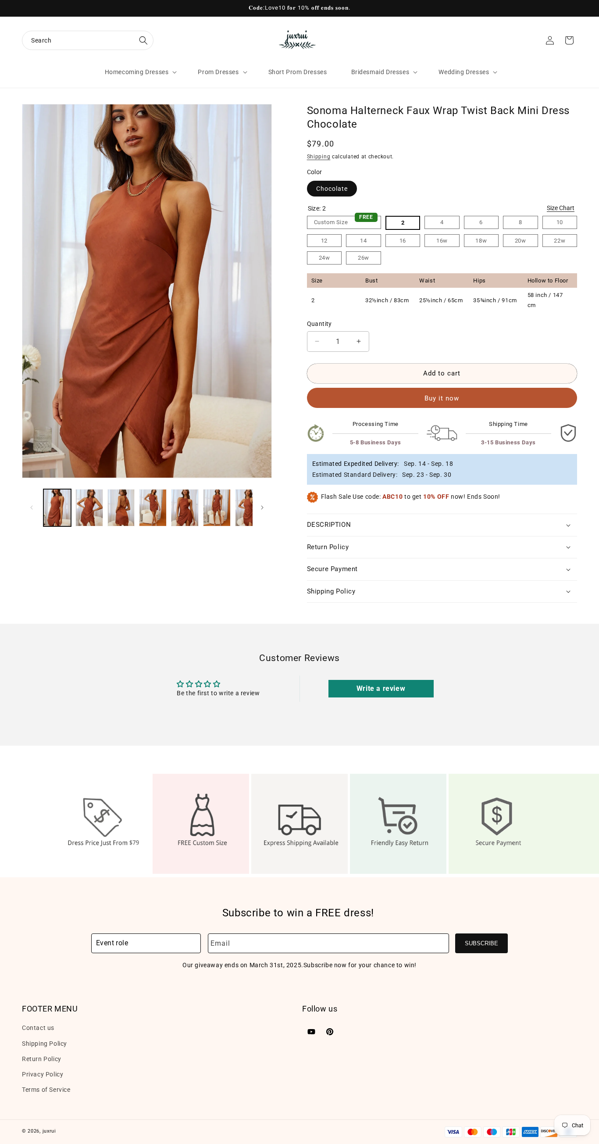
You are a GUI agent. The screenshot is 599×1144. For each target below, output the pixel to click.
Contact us (38, 1027)
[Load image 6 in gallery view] (217, 507)
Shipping (319, 157)
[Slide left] (31, 507)
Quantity (319, 323)
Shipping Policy (44, 1043)
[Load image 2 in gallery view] (89, 507)
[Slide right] (262, 507)
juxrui (49, 1131)
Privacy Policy (42, 1074)
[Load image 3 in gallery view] (121, 507)
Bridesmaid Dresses (380, 71)
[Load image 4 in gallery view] (153, 507)
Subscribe (481, 943)
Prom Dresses (218, 71)
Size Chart (560, 207)
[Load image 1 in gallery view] (57, 507)
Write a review (381, 688)
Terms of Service (46, 1089)
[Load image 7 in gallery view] (249, 507)
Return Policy (41, 1058)
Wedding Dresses (464, 71)
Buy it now (441, 398)
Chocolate (332, 188)
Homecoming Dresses (137, 71)
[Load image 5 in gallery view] (185, 507)
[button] (87, 40)
